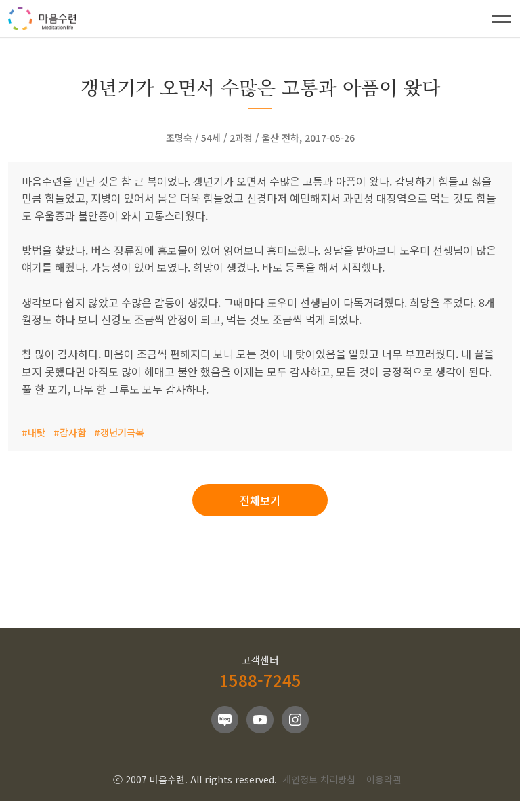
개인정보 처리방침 (318, 779)
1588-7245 (260, 680)
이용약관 (384, 779)
